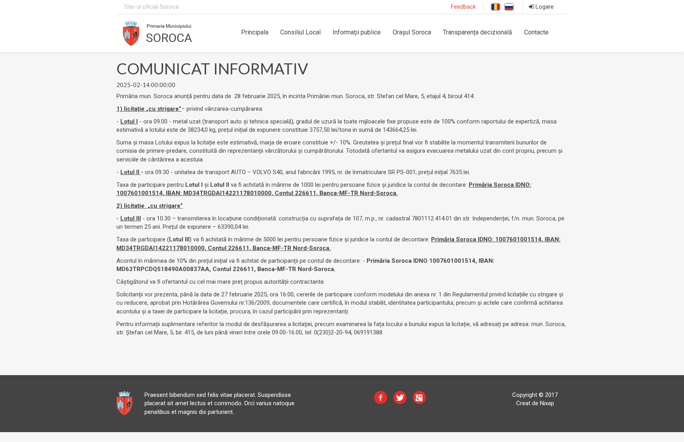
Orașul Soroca (412, 32)
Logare (544, 6)
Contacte (536, 32)
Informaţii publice (356, 32)
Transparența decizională (477, 32)
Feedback (463, 6)
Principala (254, 32)
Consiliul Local (300, 32)
